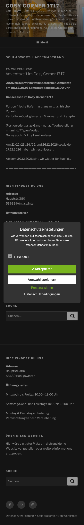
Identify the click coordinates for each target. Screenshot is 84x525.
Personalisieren (42, 287)
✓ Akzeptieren (42, 269)
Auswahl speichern (42, 279)
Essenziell (21, 257)
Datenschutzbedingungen (42, 294)
